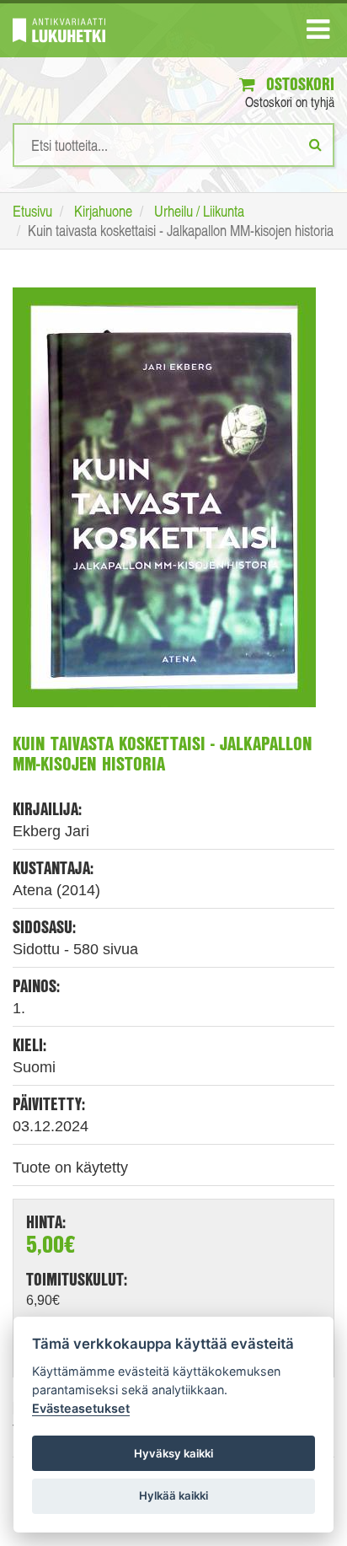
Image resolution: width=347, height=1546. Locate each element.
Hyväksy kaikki (173, 1453)
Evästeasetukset (81, 1408)
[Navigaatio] (318, 33)
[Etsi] (315, 144)
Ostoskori (298, 84)
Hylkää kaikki (173, 1495)
